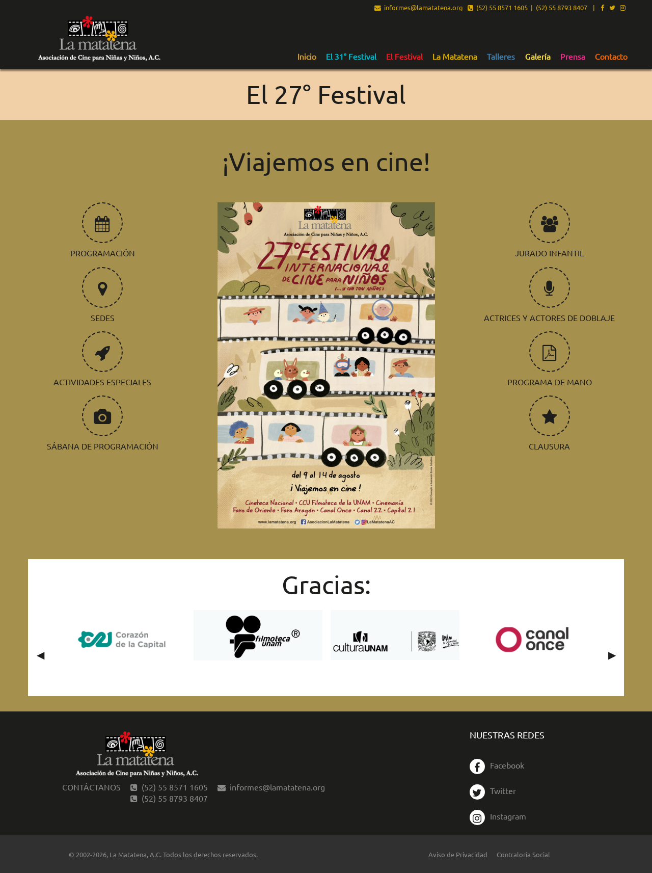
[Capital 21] (121, 639)
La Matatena (454, 56)
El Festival (404, 56)
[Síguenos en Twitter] (612, 8)
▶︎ (616, 654)
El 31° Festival (351, 56)
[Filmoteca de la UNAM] (258, 635)
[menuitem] (306, 56)
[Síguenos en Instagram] (622, 8)
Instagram (508, 816)
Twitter (503, 790)
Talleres (501, 56)
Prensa (572, 56)
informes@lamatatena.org (422, 8)
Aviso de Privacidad (457, 854)
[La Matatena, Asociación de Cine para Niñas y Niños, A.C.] (99, 39)
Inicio (306, 56)
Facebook (507, 765)
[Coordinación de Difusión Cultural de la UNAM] (395, 635)
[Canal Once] (532, 639)
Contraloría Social (523, 854)
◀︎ (44, 654)
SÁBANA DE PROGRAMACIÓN (102, 446)
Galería (538, 56)
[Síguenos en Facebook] (602, 8)
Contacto (611, 56)
